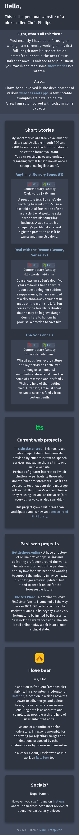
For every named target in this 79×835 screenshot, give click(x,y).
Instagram (60, 801)
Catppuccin (55, 830)
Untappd (18, 696)
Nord (42, 830)
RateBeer (42, 757)
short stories (57, 66)
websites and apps (34, 93)
